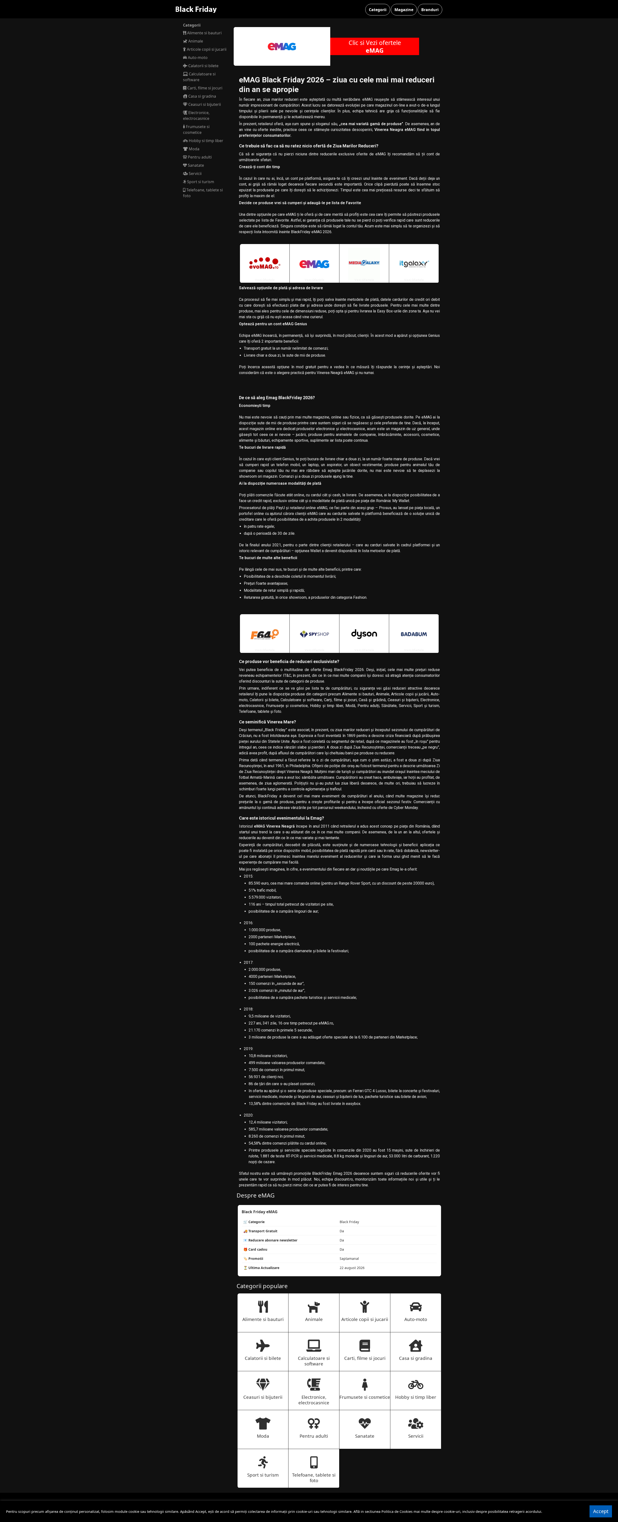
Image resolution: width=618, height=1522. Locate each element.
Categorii (377, 9)
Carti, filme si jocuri (204, 88)
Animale (195, 41)
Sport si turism (200, 181)
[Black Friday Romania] (200, 9)
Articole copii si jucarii (206, 49)
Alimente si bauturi (204, 33)
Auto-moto (197, 57)
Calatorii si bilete (202, 65)
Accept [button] (600, 1511)
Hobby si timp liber (205, 140)
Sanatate (195, 165)
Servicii (195, 173)
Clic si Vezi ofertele (375, 46)
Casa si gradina (201, 96)
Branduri (430, 9)
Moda (193, 148)
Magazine (403, 9)
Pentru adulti (199, 157)
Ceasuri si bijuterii (204, 104)
